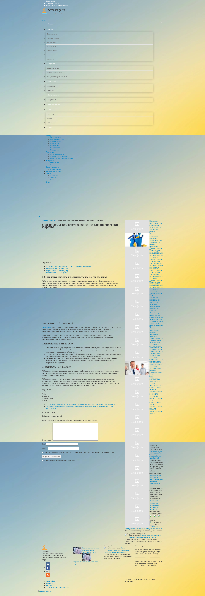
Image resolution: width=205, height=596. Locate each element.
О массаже (50, 114)
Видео (50, 127)
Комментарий (47, 440)
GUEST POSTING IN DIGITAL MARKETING (155, 394)
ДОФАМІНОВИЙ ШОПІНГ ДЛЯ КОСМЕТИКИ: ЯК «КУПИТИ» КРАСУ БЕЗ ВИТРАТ (156, 253)
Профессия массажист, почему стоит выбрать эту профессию (154, 505)
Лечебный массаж (53, 38)
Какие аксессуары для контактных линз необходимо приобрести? (116, 550)
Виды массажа (52, 34)
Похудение (51, 64)
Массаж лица (51, 46)
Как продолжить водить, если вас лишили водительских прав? (90, 550)
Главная (50, 24)
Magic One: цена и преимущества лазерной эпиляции (156, 315)
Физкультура (52, 81)
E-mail (44, 448)
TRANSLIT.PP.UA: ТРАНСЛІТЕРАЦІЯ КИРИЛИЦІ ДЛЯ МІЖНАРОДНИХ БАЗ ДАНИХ (156, 353)
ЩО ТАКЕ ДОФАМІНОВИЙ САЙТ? (155, 294)
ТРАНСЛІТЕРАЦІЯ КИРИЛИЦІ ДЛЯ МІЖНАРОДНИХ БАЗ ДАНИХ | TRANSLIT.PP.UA (156, 343)
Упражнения (51, 86)
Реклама (49, 585)
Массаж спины (51, 50)
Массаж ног (51, 59)
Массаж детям (51, 42)
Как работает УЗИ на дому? (57, 268)
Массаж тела (51, 55)
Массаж (50, 29)
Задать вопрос (50, 1)
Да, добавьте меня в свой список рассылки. (59, 461)
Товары (49, 118)
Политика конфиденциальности (57, 587)
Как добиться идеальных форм (57, 77)
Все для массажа (53, 95)
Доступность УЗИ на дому (56, 273)
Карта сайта (50, 581)
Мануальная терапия (54, 104)
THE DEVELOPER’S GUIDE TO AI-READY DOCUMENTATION (156, 381)
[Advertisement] (102, 200)
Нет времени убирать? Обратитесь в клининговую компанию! (154, 234)
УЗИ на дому (46, 327)
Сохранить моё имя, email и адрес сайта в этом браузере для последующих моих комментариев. (79, 452)
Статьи (50, 110)
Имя (44, 444)
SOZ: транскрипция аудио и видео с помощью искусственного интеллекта (156, 332)
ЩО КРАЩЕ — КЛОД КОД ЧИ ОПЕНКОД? (154, 300)
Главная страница (48, 220)
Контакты (49, 583)
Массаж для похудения (54, 72)
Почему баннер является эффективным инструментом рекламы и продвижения (81, 404)
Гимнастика (50, 90)
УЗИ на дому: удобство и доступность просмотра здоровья (68, 266)
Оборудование (51, 100)
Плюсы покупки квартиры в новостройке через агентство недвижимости (156, 479)
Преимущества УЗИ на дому (57, 271)
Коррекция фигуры (53, 68)
